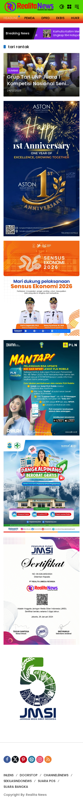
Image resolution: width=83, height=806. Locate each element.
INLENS (9, 775)
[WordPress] (31, 759)
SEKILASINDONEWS (18, 781)
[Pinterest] (23, 759)
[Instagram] (39, 759)
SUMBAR (13, 70)
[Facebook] (7, 759)
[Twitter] (15, 759)
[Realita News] (29, 6)
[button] (61, 6)
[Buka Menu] (69, 6)
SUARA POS (46, 781)
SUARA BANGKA (16, 786)
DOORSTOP (28, 775)
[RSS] (48, 759)
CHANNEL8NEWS (56, 775)
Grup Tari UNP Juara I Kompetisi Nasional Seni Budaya (36, 80)
